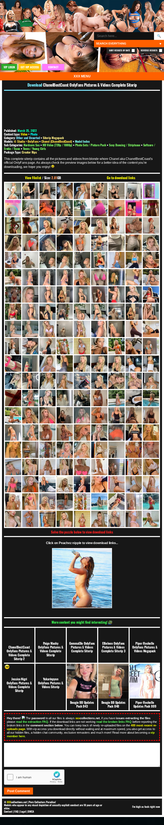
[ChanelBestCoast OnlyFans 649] (134, 484)
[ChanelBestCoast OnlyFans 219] (99, 277)
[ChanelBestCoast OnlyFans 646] (99, 484)
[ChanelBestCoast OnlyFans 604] (99, 467)
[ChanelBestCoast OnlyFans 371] (47, 363)
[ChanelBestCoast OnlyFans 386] (99, 363)
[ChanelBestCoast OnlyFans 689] (99, 519)
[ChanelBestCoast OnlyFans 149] (65, 243)
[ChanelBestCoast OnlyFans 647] (116, 484)
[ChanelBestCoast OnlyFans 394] (151, 363)
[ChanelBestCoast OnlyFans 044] (13, 208)
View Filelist (33, 178)
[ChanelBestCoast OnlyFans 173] (47, 260)
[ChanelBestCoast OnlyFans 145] (47, 243)
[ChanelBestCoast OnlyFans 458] (99, 398)
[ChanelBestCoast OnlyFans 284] (99, 312)
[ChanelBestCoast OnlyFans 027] (116, 191)
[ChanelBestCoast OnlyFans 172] (30, 260)
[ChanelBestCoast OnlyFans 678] (151, 501)
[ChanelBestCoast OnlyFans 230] (116, 277)
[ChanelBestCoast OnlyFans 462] (116, 398)
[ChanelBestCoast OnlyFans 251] (47, 294)
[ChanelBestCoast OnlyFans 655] (13, 501)
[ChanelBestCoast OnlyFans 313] (82, 329)
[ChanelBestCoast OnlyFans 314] (99, 329)
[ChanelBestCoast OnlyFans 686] (82, 519)
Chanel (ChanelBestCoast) (57, 141)
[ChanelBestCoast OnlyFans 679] (13, 519)
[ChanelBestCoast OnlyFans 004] (13, 191)
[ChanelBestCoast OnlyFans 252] (65, 294)
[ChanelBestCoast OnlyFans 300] (151, 312)
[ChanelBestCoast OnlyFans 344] (82, 346)
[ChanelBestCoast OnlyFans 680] (30, 519)
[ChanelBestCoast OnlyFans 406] (47, 381)
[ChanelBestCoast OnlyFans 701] (151, 519)
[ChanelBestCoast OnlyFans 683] (47, 519)
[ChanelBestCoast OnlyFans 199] (47, 277)
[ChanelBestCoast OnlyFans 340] (47, 346)
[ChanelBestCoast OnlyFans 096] (47, 225)
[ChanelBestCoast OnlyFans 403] (30, 381)
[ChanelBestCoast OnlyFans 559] (65, 450)
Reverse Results (149, 50)
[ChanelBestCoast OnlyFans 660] (30, 501)
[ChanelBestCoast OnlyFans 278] (30, 312)
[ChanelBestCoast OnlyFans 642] (82, 484)
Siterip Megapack (53, 137)
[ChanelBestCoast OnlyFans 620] (151, 467)
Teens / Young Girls (34, 148)
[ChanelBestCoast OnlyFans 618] (134, 467)
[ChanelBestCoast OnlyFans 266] (116, 294)
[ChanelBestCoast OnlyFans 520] (47, 432)
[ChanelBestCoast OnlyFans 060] (47, 208)
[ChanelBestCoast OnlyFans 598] (47, 467)
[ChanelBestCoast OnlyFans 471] (13, 415)
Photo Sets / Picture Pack (91, 145)
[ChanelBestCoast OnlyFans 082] (116, 208)
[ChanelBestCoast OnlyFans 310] (47, 329)
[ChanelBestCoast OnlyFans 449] (82, 398)
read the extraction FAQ (32, 721)
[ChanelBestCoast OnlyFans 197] (13, 277)
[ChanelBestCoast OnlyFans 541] (13, 450)
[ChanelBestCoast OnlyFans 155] (99, 243)
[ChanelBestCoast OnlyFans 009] (65, 191)
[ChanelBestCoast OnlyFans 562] (82, 450)
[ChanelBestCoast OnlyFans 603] (82, 467)
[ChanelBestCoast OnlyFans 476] (30, 415)
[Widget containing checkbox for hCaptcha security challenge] (34, 777)
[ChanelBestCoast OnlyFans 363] (151, 346)
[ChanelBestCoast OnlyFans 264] (99, 294)
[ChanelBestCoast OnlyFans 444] (30, 398)
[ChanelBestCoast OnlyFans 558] (47, 450)
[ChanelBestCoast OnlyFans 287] (116, 312)
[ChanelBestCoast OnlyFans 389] (116, 363)
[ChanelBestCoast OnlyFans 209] (82, 277)
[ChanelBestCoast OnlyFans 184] (116, 260)
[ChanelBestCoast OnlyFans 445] (47, 398)
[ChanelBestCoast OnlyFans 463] (134, 398)
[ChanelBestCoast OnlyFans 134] (151, 225)
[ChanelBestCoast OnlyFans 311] (65, 329)
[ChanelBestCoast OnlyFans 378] (65, 363)
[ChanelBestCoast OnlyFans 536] (116, 432)
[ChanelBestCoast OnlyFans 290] (134, 312)
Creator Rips (29, 152)
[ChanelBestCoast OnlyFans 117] (99, 225)
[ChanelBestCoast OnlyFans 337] (13, 346)
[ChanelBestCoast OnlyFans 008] (47, 191)
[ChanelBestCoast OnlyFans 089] (13, 225)
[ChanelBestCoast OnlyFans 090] (30, 225)
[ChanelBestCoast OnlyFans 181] (99, 260)
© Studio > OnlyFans (26, 141)
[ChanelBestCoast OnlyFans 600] (65, 467)
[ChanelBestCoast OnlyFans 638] (65, 484)
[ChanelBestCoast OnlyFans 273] (13, 312)
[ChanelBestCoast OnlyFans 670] (116, 501)
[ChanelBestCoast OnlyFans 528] (65, 432)
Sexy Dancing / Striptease (125, 145)
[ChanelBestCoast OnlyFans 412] (82, 381)
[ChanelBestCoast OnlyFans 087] (151, 208)
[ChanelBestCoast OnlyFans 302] (30, 329)
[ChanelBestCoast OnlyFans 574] (99, 450)
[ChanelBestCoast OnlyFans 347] (99, 346)
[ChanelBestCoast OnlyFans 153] (82, 243)
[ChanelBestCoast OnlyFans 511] (134, 415)
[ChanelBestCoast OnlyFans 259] (82, 294)
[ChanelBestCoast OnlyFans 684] (65, 519)
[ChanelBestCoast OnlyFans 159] (134, 243)
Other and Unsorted (28, 137)
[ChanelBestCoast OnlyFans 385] (82, 363)
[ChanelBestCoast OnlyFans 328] (116, 329)
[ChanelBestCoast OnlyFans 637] (47, 484)
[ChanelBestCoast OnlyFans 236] (134, 277)
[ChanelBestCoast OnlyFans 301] (13, 329)
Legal (23, 811)
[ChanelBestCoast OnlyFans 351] (116, 346)
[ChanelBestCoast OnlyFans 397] (13, 381)
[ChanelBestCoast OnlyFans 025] (99, 191)
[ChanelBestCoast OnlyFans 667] (82, 501)
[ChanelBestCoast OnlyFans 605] (116, 467)
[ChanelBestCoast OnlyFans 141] (13, 243)
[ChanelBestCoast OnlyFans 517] (30, 432)
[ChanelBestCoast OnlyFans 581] (134, 450)
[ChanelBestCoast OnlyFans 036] (151, 191)
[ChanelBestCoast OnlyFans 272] (151, 294)
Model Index (82, 141)
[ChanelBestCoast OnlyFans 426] (151, 381)
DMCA (31, 811)
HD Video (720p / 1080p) (58, 145)
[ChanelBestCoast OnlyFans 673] (134, 501)
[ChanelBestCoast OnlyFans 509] (116, 415)
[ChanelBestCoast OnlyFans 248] (30, 294)
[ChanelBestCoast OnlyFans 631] (13, 484)
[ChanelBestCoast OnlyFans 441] (13, 398)
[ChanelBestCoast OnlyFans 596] (30, 467)
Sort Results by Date (120, 50)
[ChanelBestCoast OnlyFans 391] (134, 363)
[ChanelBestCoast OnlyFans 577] (116, 450)
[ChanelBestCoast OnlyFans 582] (151, 450)
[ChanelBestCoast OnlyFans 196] (151, 260)
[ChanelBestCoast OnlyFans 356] (134, 346)
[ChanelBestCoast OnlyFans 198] (30, 277)
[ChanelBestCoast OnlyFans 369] (30, 363)
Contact (8, 811)
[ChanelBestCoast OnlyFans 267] (134, 294)
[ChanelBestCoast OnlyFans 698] (134, 519)
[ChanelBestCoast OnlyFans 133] (134, 225)
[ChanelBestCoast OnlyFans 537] (134, 432)
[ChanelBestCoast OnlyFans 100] (65, 225)
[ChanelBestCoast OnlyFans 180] (82, 260)
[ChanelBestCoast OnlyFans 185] (134, 260)
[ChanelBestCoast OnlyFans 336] (151, 329)
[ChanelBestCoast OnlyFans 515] (13, 432)
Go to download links (121, 178)
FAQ (16, 811)
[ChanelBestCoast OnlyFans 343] (65, 346)
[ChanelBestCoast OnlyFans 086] (134, 208)
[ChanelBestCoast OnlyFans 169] (13, 260)
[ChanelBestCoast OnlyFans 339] (30, 346)
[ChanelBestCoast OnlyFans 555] (30, 450)
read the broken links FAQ (114, 721)
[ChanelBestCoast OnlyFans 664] (47, 501)
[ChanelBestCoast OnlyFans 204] (65, 277)
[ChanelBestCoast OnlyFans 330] (134, 329)
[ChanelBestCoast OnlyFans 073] (82, 208)
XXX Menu (82, 76)
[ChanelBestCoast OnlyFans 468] (151, 398)
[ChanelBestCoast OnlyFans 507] (99, 415)
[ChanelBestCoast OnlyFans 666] (65, 501)
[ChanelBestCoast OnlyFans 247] (13, 294)
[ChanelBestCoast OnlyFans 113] (82, 225)
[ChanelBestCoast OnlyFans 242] (151, 277)
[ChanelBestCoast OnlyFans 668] (99, 501)
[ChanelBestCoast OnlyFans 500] (82, 415)
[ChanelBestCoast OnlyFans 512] (151, 415)
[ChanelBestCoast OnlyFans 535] (99, 432)
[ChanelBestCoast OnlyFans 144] (30, 243)
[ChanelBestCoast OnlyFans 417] (116, 381)
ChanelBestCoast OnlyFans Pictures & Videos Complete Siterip (90, 85)
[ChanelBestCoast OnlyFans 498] (65, 415)
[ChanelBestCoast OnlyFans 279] (47, 312)
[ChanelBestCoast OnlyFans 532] (82, 432)
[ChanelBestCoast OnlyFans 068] (65, 208)
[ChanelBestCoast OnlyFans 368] (13, 363)
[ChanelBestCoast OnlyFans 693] (116, 519)
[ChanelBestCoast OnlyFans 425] (134, 381)
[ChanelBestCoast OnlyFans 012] (82, 191)
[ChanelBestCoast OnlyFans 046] (30, 208)
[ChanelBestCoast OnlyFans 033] (134, 191)
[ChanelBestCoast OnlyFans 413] (99, 381)
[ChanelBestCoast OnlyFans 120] (116, 225)
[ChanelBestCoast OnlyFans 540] (151, 432)
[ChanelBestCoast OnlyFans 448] (65, 398)
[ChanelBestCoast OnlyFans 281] (65, 312)
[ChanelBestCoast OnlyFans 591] (13, 467)
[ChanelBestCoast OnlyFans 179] (65, 260)
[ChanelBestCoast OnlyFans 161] (151, 243)
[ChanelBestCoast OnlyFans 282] (82, 312)
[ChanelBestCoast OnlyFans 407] (65, 381)
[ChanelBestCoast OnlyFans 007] (30, 191)
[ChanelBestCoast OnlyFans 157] (116, 243)
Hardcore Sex (32, 145)
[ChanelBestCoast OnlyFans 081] (99, 208)
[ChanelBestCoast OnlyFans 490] (47, 415)
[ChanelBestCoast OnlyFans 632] (30, 484)
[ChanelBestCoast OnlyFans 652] (151, 484)
